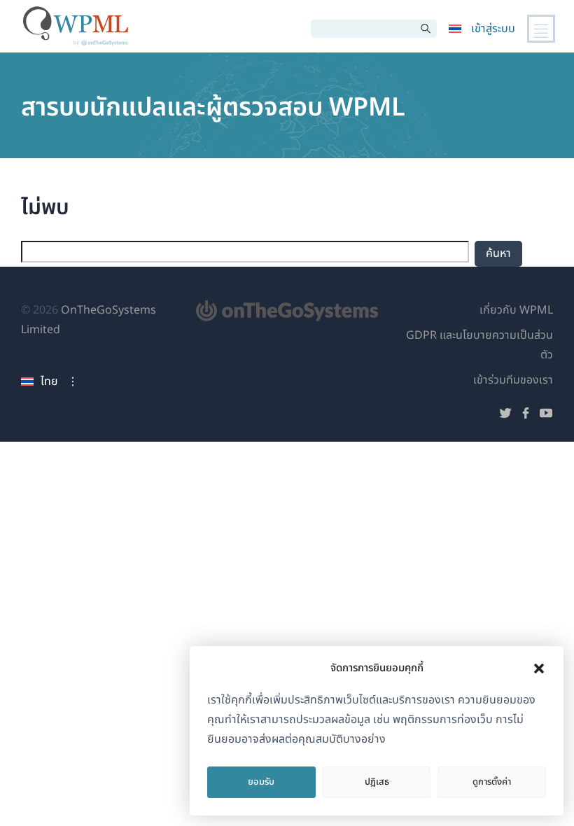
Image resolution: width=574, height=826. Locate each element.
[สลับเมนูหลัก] (541, 29)
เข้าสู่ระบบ (493, 28)
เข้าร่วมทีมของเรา (513, 380)
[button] (539, 669)
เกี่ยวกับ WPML (516, 310)
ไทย (49, 381)
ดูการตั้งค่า (491, 782)
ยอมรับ (261, 782)
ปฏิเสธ (377, 782)
